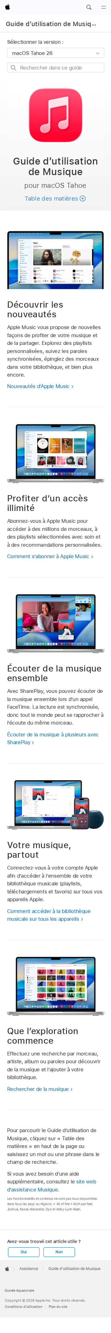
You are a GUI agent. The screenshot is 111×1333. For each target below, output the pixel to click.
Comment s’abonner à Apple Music (48, 556)
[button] (88, 7)
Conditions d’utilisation (23, 1306)
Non (59, 1252)
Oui (23, 1252)
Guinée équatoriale (19, 1290)
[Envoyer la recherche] (13, 68)
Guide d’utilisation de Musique (52, 24)
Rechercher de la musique (38, 1089)
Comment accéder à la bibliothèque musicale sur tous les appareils (49, 915)
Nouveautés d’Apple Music (38, 386)
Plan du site (58, 1306)
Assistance (28, 1269)
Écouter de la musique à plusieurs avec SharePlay (53, 738)
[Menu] (103, 7)
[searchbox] (55, 67)
